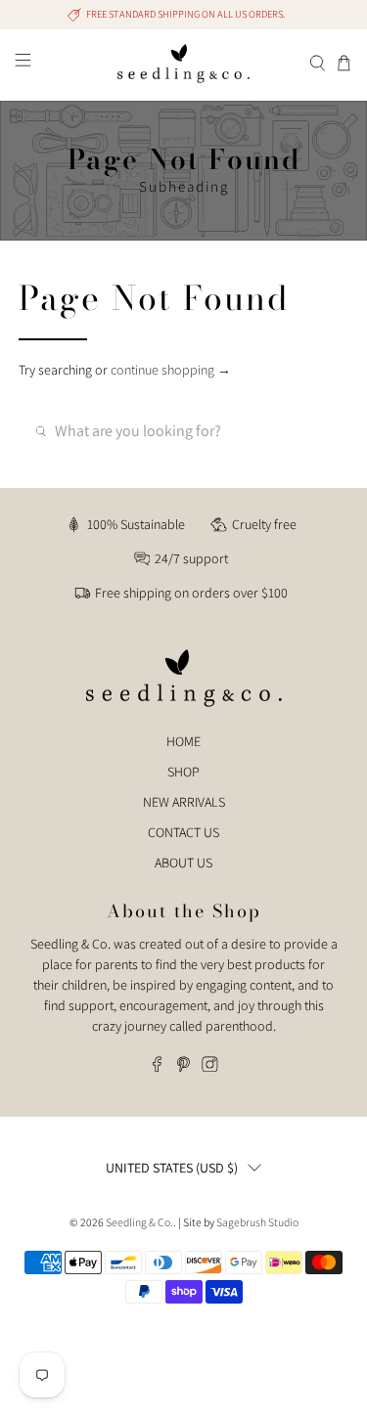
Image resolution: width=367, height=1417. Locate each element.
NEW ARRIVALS (184, 802)
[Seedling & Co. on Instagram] (210, 1067)
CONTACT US (183, 832)
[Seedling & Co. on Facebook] (157, 1067)
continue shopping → (171, 369)
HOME (183, 741)
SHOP (183, 771)
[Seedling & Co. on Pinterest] (183, 1067)
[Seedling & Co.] (184, 63)
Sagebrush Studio (257, 1222)
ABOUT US (183, 862)
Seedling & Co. (139, 1222)
